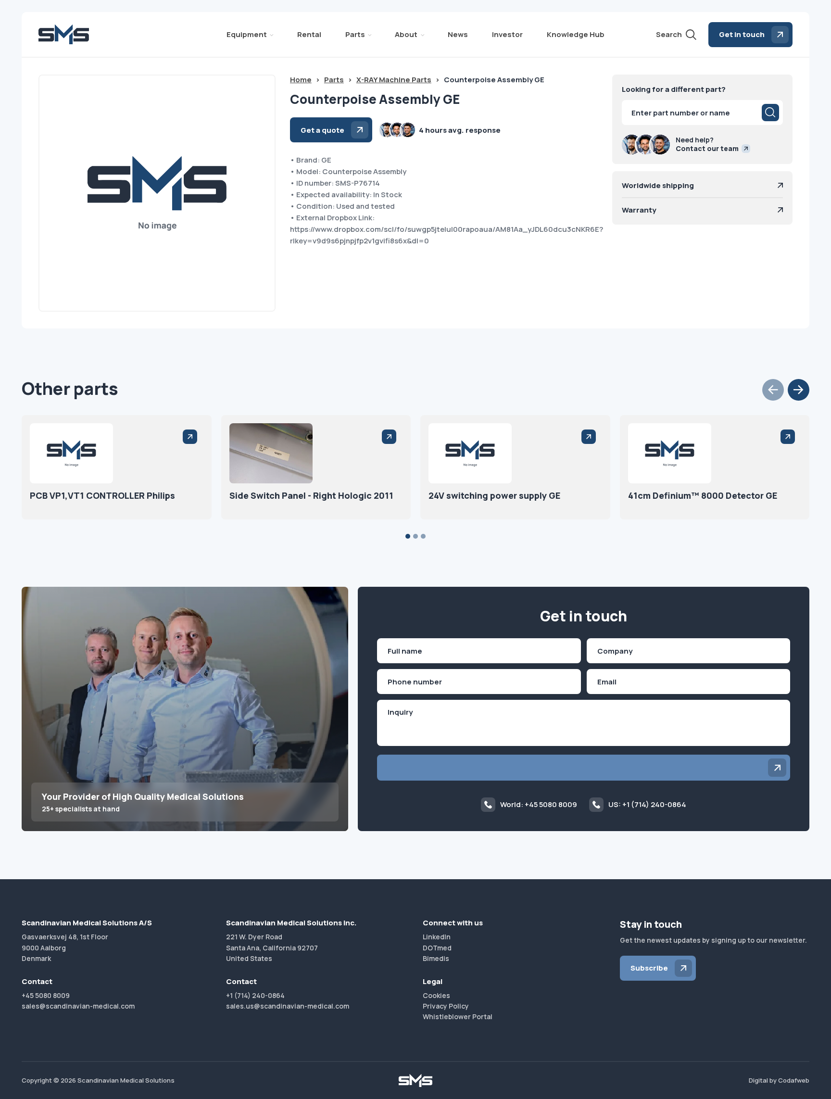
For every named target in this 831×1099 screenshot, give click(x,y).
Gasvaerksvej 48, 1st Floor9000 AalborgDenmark (65, 947)
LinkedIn (437, 936)
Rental (309, 34)
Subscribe (649, 968)
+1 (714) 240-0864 (255, 995)
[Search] (770, 112)
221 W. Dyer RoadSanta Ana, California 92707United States (272, 947)
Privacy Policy (446, 1006)
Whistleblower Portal (457, 1016)
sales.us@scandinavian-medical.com (287, 1006)
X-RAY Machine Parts (393, 80)
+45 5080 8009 (46, 995)
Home (301, 80)
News (458, 34)
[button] (773, 390)
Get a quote (322, 130)
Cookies (436, 995)
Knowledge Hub (575, 34)
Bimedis (436, 958)
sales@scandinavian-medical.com (78, 1006)
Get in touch (742, 34)
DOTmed (437, 947)
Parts (355, 34)
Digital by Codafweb (779, 1080)
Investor (507, 34)
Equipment (247, 34)
